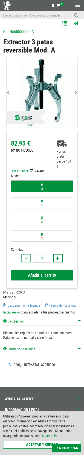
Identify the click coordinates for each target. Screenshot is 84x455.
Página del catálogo (62, 305)
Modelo (16, 175)
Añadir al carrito (42, 275)
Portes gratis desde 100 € (64, 159)
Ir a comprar (66, 448)
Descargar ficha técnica (23, 305)
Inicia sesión (12, 312)
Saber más (49, 435)
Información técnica (21, 349)
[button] (8, 92)
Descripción (15, 321)
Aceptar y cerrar (42, 444)
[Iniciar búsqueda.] (76, 15)
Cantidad (17, 249)
